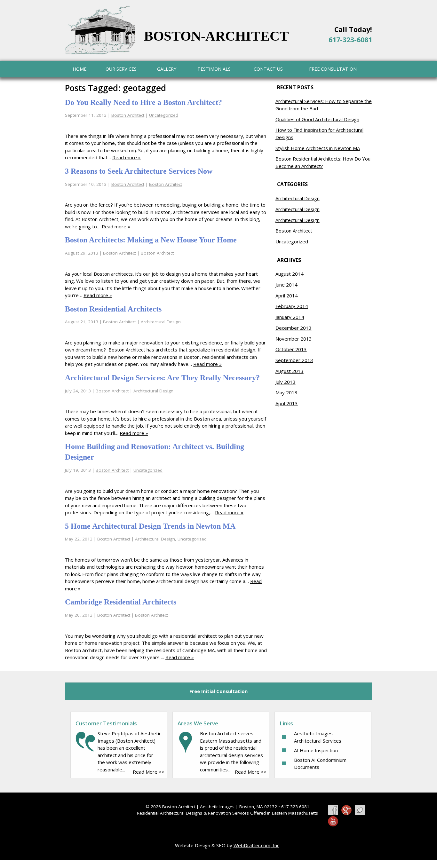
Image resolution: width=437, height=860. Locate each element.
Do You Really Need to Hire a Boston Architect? (143, 102)
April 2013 (286, 403)
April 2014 (286, 295)
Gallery (166, 69)
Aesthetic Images (217, 806)
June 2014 (286, 284)
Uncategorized (163, 115)
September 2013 (294, 360)
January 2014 (289, 317)
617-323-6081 (350, 39)
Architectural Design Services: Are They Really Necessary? (162, 378)
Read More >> (148, 772)
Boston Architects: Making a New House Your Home (151, 240)
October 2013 (291, 349)
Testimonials (214, 69)
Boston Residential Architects (113, 309)
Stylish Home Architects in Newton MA (317, 148)
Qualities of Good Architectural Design (317, 119)
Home (79, 69)
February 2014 (291, 306)
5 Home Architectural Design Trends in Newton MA (150, 526)
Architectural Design (161, 322)
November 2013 (293, 338)
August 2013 (289, 371)
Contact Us (268, 69)
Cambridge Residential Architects (120, 602)
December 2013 (293, 328)
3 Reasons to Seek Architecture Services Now (138, 171)
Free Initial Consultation (218, 691)
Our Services (121, 69)
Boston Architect (127, 115)
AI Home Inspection (316, 750)
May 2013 (286, 392)
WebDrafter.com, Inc (256, 845)
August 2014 (289, 274)
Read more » (126, 157)
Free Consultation (333, 69)
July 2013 (285, 382)
